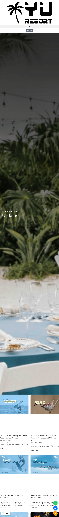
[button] (29, 26)
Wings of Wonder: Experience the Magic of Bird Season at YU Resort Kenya (44, 438)
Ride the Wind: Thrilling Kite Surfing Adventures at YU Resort (13, 437)
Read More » (3, 448)
